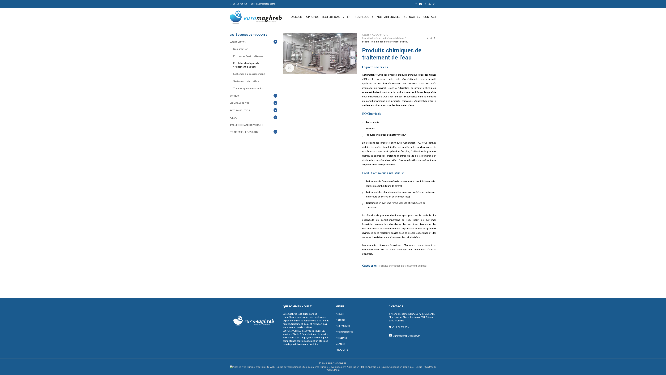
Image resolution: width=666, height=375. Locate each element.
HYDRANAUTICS (240, 110)
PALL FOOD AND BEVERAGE (246, 124)
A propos (340, 319)
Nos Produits (343, 325)
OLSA (233, 117)
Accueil (365, 34)
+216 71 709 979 (400, 327)
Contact (340, 343)
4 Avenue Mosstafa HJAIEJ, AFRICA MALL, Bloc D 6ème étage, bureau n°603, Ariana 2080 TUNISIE (412, 317)
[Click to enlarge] (289, 68)
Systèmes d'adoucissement (249, 73)
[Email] (420, 4)
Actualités (341, 337)
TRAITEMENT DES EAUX (244, 132)
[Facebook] (416, 4)
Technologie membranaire (248, 88)
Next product (434, 38)
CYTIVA (234, 95)
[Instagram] (425, 4)
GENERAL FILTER (240, 103)
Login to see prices (375, 67)
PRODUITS (342, 349)
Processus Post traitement (249, 56)
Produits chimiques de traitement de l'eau (383, 38)
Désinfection (240, 48)
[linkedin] (434, 4)
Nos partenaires (344, 331)
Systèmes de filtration (246, 81)
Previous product (427, 38)
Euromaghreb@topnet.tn (406, 335)
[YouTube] (429, 4)
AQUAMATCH (379, 34)
